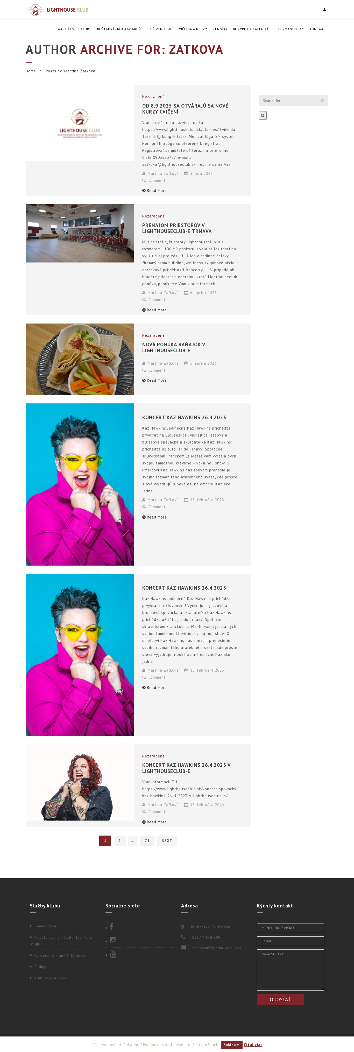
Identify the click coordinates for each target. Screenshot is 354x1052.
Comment (156, 180)
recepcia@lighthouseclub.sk (217, 947)
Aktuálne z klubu (75, 29)
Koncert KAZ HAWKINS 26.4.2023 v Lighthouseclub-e (186, 768)
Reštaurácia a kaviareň (119, 29)
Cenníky (220, 29)
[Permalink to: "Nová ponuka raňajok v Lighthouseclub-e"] (80, 359)
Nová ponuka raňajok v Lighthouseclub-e (173, 347)
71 (147, 840)
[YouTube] (139, 954)
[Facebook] (139, 927)
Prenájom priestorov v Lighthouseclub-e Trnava (177, 228)
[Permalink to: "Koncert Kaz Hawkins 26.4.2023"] (80, 484)
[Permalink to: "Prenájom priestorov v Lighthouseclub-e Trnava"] (80, 233)
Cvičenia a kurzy (192, 29)
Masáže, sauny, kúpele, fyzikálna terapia (61, 940)
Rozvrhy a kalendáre (253, 29)
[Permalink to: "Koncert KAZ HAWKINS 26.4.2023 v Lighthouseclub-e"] (80, 782)
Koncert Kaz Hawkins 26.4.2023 (184, 417)
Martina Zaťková (163, 173)
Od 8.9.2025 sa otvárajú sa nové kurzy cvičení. (185, 108)
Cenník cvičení (47, 926)
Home (31, 71)
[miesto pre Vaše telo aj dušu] (57, 9)
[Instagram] (139, 941)
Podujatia (42, 966)
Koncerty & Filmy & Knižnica (59, 955)
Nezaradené (153, 96)
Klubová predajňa (50, 978)
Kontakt (317, 29)
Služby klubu (158, 29)
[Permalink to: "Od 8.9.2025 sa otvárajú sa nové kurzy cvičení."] (80, 123)
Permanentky (291, 29)
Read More (157, 190)
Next (167, 840)
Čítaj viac (253, 1044)
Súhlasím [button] (231, 1045)
